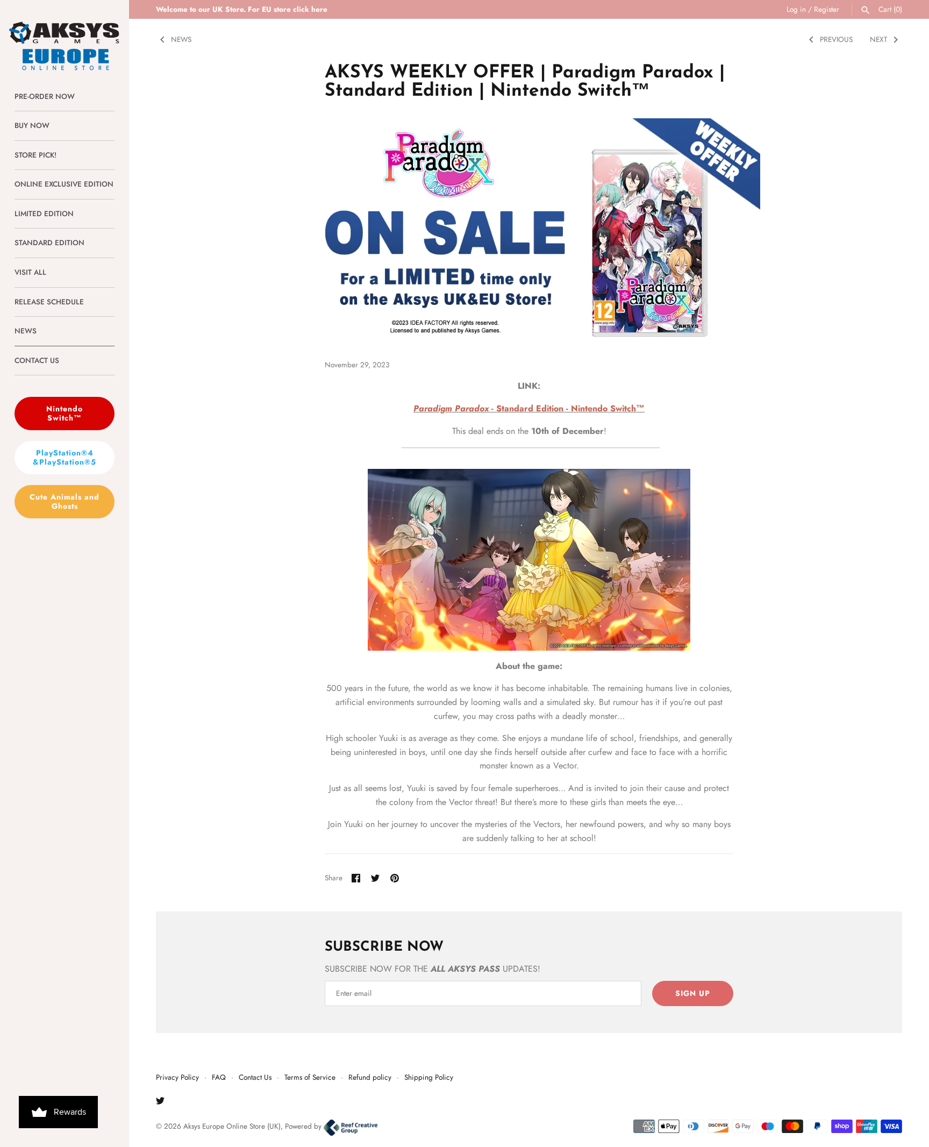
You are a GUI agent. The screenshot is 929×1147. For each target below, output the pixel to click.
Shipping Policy (428, 1077)
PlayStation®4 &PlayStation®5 (64, 457)
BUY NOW (32, 125)
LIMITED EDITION (44, 213)
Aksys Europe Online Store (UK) (232, 1126)
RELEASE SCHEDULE (49, 301)
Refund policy (369, 1077)
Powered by (304, 1126)
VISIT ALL (30, 272)
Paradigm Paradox (452, 408)
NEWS (26, 330)
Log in (796, 9)
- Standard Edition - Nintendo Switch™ (568, 408)
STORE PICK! (35, 154)
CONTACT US (37, 360)
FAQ (219, 1077)
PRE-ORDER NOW (45, 96)
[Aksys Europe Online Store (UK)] (64, 36)
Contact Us (255, 1077)
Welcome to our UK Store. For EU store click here (241, 9)
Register (826, 9)
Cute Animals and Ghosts (64, 501)
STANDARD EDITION (49, 242)
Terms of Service (309, 1077)
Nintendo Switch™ (64, 413)
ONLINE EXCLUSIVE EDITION (64, 184)
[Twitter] (160, 1102)
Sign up (692, 993)
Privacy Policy (177, 1077)
